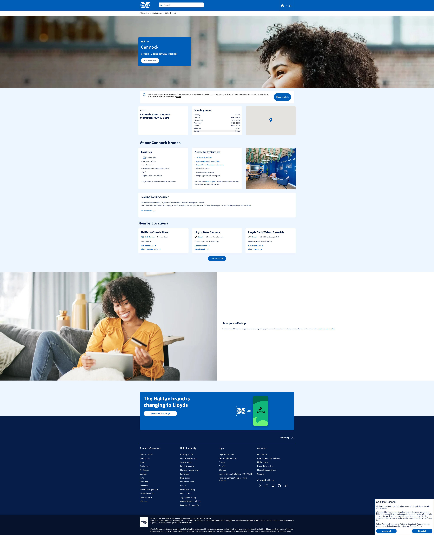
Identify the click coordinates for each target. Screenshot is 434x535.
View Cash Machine (149, 249)
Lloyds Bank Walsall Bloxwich (266, 232)
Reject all (422, 531)
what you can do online (327, 329)
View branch (200, 249)
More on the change (148, 211)
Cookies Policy (416, 526)
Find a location (217, 258)
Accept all (386, 531)
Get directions (151, 61)
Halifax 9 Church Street (155, 232)
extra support (210, 181)
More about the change (160, 413)
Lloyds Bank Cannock (207, 232)
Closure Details (282, 97)
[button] (270, 120)
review (178, 97)
